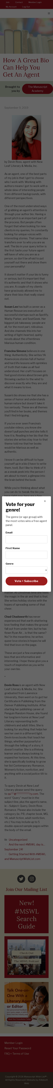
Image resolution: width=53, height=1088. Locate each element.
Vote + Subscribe (26, 581)
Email (9, 532)
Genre (10, 563)
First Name (13, 548)
